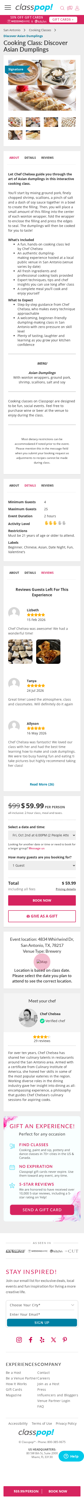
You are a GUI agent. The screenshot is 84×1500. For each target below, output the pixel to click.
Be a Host (13, 1372)
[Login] (77, 7)
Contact (43, 1372)
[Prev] (13, 87)
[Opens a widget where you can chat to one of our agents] (71, 1456)
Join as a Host (48, 1384)
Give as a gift (43, 916)
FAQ (40, 1406)
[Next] (71, 87)
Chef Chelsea (50, 1014)
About (14, 158)
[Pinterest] (65, 1340)
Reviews (47, 158)
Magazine (13, 1395)
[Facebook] (30, 1340)
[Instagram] (19, 1340)
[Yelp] (42, 1340)
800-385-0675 (56, 1442)
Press (41, 1389)
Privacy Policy (66, 1423)
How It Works (16, 1384)
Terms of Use (42, 1423)
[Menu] (8, 7)
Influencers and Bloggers (57, 1395)
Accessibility (18, 1423)
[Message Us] (70, 7)
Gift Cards (14, 1389)
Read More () (42, 784)
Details (30, 158)
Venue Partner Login (53, 1400)
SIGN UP (42, 1322)
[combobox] (42, 1305)
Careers (43, 1378)
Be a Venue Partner (21, 1378)
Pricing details (66, 889)
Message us (37, 848)
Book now (42, 900)
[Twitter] (53, 1340)
